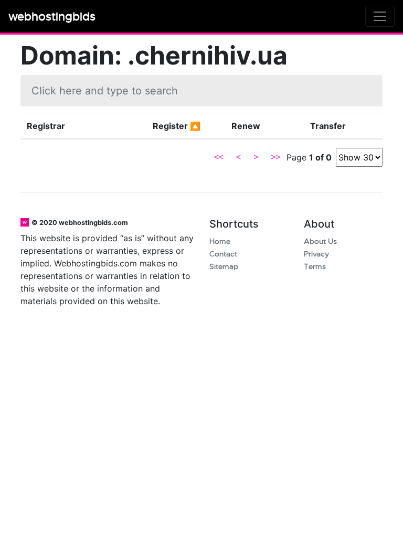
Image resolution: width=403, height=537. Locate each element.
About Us (320, 241)
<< (219, 157)
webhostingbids (52, 16)
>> (275, 157)
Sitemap (223, 266)
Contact (223, 254)
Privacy (316, 254)
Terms (315, 266)
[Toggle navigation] (380, 16)
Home (219, 241)
